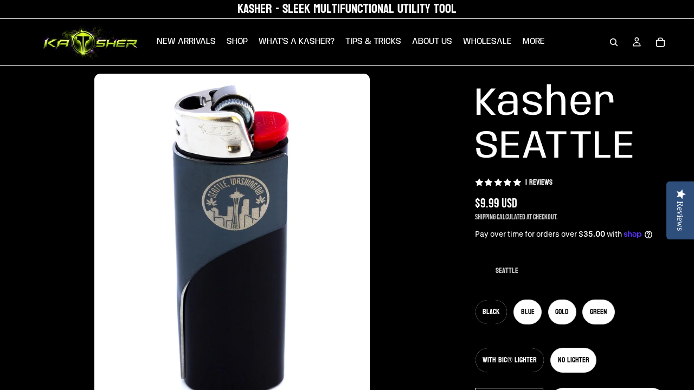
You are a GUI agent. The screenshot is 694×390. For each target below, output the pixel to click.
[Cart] (660, 42)
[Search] (614, 42)
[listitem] (533, 42)
